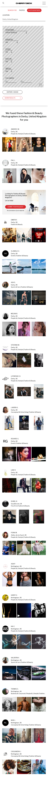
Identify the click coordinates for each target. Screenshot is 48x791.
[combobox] (24, 19)
